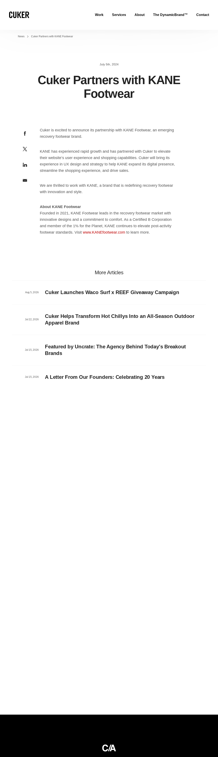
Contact (202, 15)
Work (99, 15)
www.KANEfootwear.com (104, 232)
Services (119, 15)
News (21, 36)
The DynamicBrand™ (170, 15)
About (140, 15)
